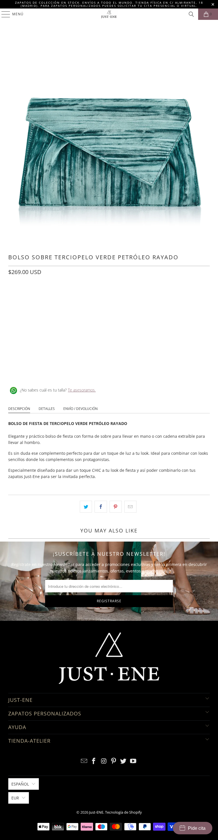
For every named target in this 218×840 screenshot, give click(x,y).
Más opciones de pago (109, 347)
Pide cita (197, 828)
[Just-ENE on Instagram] (104, 761)
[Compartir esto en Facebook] (101, 507)
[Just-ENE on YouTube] (133, 761)
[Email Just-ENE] (84, 761)
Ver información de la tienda (36, 371)
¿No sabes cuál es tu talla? (58, 390)
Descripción (19, 408)
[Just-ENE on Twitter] (123, 761)
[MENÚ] (3, 14)
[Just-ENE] (109, 14)
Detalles (47, 408)
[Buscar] (191, 14)
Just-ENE (96, 812)
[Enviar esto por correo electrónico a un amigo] (130, 507)
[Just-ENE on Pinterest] (114, 761)
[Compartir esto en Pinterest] (116, 507)
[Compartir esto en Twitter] (86, 507)
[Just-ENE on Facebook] (94, 761)
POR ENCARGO (24, 297)
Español (20, 784)
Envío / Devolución (80, 408)
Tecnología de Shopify (123, 812)
